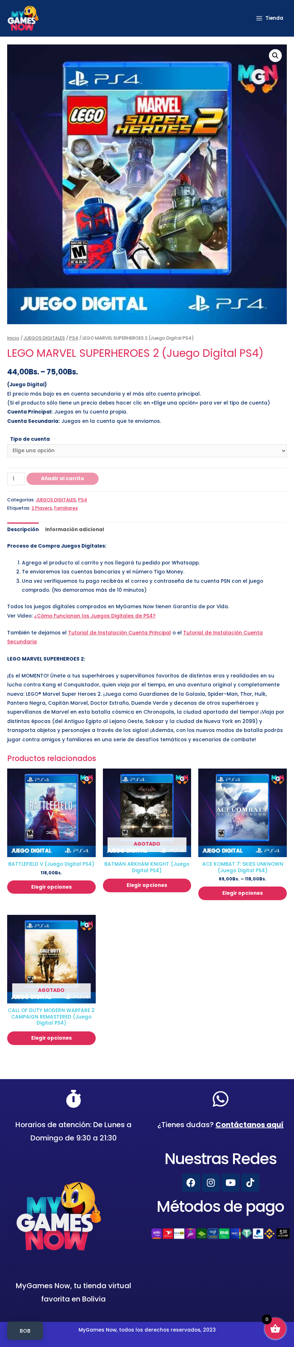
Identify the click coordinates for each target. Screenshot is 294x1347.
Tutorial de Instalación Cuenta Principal (119, 632)
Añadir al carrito (62, 478)
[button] (275, 55)
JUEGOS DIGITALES (44, 338)
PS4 (73, 338)
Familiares (66, 508)
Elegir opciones (51, 887)
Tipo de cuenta (30, 439)
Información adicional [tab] (74, 529)
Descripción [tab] (23, 529)
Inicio (13, 338)
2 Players (42, 508)
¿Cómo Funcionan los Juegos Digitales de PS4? (95, 616)
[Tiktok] (250, 1183)
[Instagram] (211, 1183)
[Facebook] (191, 1183)
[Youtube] (231, 1183)
